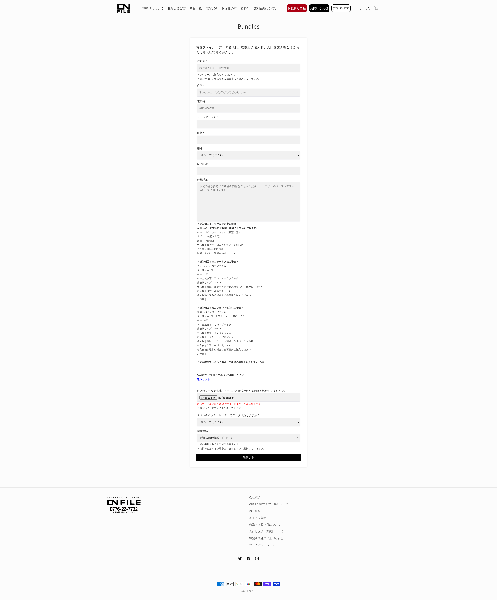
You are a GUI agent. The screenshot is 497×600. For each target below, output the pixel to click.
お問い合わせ (319, 8)
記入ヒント (203, 379)
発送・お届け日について (265, 524)
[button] (359, 8)
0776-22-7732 (341, 8)
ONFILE (252, 591)
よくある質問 (257, 517)
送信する (248, 457)
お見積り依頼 (297, 8)
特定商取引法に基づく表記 (266, 538)
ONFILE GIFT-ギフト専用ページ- (269, 504)
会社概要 (255, 497)
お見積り (255, 511)
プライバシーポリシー (263, 545)
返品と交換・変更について (266, 531)
